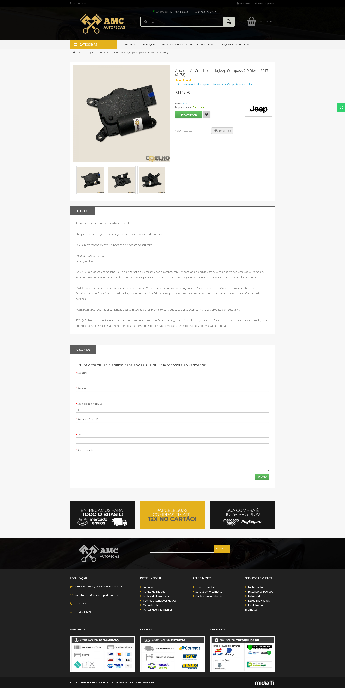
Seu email (82, 388)
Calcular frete (224, 130)
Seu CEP (81, 434)
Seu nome (82, 372)
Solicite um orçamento (209, 591)
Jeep (92, 52)
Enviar (263, 476)
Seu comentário (85, 450)
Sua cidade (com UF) (87, 419)
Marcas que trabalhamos (157, 609)
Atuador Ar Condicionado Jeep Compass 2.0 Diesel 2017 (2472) (133, 52)
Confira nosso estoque (209, 596)
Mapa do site (151, 605)
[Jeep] (258, 109)
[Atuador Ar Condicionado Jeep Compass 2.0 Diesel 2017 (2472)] (90, 180)
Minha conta (255, 587)
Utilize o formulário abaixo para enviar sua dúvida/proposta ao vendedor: (215, 84)
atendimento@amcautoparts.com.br (96, 595)
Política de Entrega (154, 591)
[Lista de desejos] (206, 114)
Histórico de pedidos (260, 591)
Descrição (82, 211)
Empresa (148, 587)
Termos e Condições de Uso (160, 600)
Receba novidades (259, 600)
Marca (82, 52)
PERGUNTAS (82, 349)
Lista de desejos (258, 596)
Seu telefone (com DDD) (89, 403)
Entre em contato (206, 587)
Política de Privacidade (156, 596)
